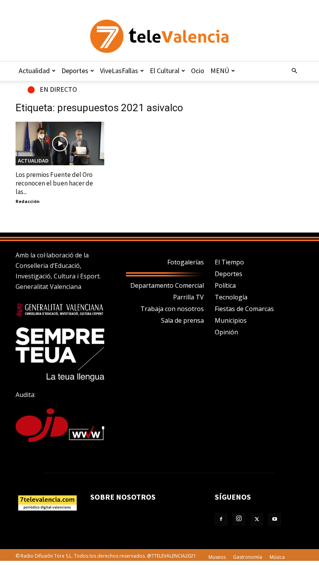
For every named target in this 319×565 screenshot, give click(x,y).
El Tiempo (229, 262)
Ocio (197, 70)
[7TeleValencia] (159, 36)
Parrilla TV (188, 297)
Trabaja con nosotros (172, 308)
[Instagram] (239, 519)
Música (277, 557)
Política (225, 285)
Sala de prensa (182, 320)
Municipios (231, 320)
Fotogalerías (185, 262)
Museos (217, 557)
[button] (294, 70)
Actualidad (34, 70)
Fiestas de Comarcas (244, 308)
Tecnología (231, 297)
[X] (257, 519)
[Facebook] (221, 519)
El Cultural (164, 70)
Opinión (226, 332)
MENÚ (219, 70)
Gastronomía (247, 557)
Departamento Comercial (167, 285)
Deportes (74, 70)
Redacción (28, 201)
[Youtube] (274, 519)
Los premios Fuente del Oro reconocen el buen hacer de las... (54, 183)
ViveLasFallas (119, 70)
